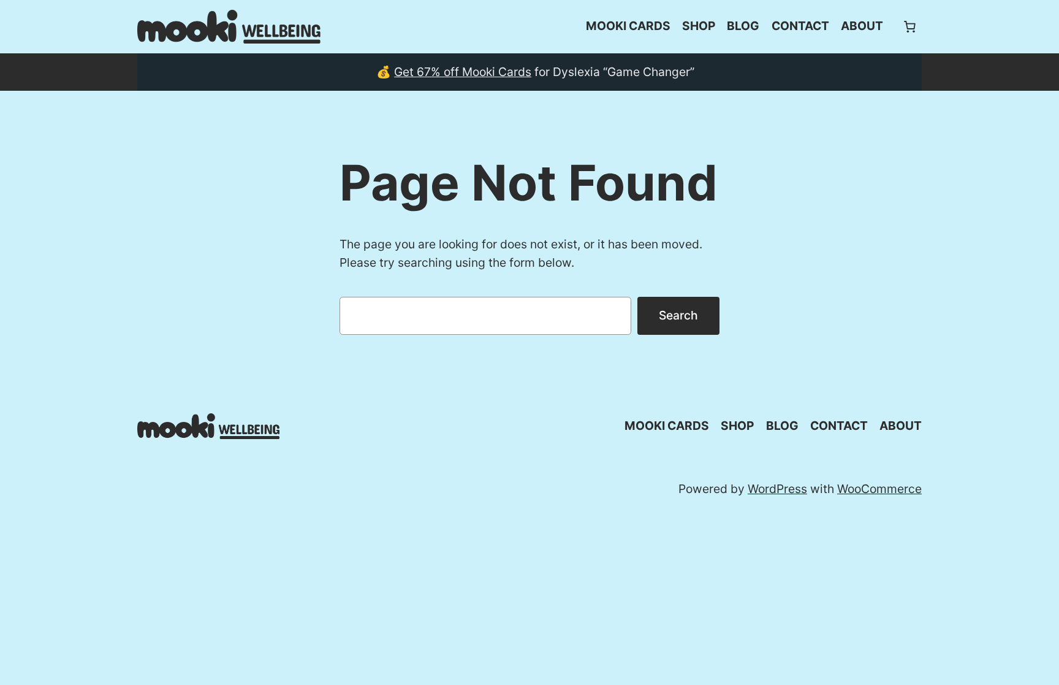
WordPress (777, 488)
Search (678, 315)
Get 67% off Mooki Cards (462, 71)
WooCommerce (879, 488)
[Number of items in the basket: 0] (909, 26)
